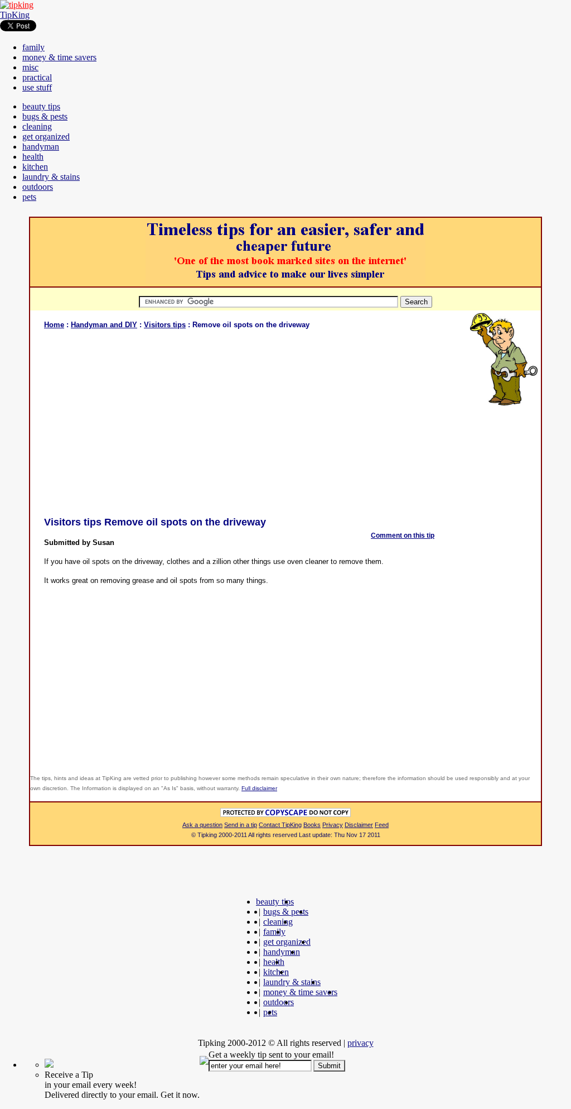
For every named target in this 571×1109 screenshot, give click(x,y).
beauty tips (41, 106)
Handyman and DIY (104, 325)
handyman (40, 146)
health (32, 156)
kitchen (35, 166)
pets (29, 197)
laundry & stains (51, 176)
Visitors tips (165, 325)
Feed (382, 824)
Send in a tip (240, 824)
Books (312, 824)
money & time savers (59, 57)
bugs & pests (44, 116)
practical (37, 77)
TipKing (15, 15)
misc (30, 67)
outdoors (37, 187)
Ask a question (202, 824)
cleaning (37, 126)
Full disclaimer (259, 788)
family (33, 47)
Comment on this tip (402, 535)
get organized (46, 136)
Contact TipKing (280, 824)
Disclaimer (359, 824)
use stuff (37, 87)
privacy (360, 1043)
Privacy (332, 824)
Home (54, 325)
